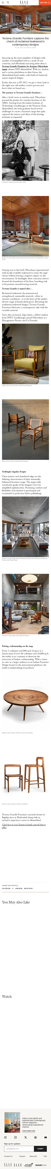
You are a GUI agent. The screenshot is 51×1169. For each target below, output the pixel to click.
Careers (22, 1156)
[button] (7, 888)
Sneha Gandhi (31, 47)
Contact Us (8, 1156)
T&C (45, 1156)
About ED (33, 1156)
